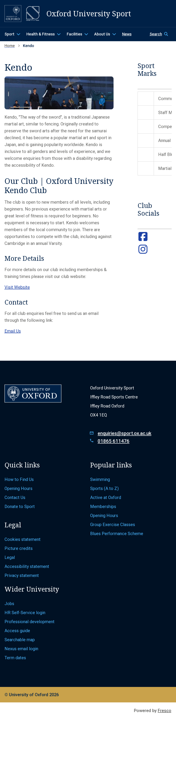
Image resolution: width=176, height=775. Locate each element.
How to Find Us (20, 479)
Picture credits (19, 548)
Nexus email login (22, 648)
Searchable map (20, 639)
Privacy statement (22, 575)
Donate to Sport (20, 506)
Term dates (15, 657)
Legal (10, 557)
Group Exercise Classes (113, 524)
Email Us (13, 331)
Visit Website (17, 287)
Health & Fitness (40, 34)
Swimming (100, 479)
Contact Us (15, 497)
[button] (161, 34)
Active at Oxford (106, 497)
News (127, 34)
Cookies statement (23, 539)
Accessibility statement (27, 566)
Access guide (18, 630)
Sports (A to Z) (105, 488)
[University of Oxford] (13, 13)
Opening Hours (19, 488)
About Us (102, 34)
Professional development (30, 621)
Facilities (74, 34)
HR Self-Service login (25, 612)
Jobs (9, 603)
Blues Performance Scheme (116, 533)
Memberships (103, 506)
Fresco (164, 710)
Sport (9, 34)
